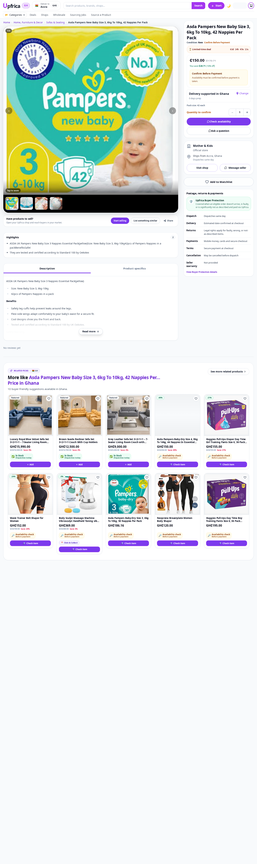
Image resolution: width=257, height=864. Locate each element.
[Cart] (251, 5)
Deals (33, 14)
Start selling (120, 220)
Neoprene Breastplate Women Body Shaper (174, 520)
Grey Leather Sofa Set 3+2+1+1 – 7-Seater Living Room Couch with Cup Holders (128, 441)
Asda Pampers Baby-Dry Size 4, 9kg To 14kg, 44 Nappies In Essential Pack (177, 441)
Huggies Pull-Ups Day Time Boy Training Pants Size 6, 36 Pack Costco (224, 520)
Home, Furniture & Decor (28, 22)
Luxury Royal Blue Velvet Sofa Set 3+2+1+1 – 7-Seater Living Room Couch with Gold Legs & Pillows (29, 441)
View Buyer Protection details (201, 272)
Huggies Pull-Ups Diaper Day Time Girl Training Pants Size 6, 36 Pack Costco (226, 441)
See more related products (227, 371)
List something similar (145, 220)
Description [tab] (47, 268)
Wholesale (59, 14)
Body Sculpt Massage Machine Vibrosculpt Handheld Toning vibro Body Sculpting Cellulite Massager (79, 520)
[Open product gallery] (90, 110)
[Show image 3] (41, 203)
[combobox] (127, 5)
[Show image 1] (11, 203)
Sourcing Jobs (78, 14)
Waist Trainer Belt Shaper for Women (26, 520)
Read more (90, 331)
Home (6, 22)
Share (170, 220)
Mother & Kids (203, 146)
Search (198, 5)
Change (243, 93)
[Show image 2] (26, 203)
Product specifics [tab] (134, 268)
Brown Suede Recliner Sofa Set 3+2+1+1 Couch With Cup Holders (78, 441)
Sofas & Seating (55, 22)
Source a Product (101, 14)
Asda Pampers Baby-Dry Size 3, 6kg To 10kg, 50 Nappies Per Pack (128, 520)
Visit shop (202, 167)
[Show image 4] (55, 203)
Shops (44, 14)
